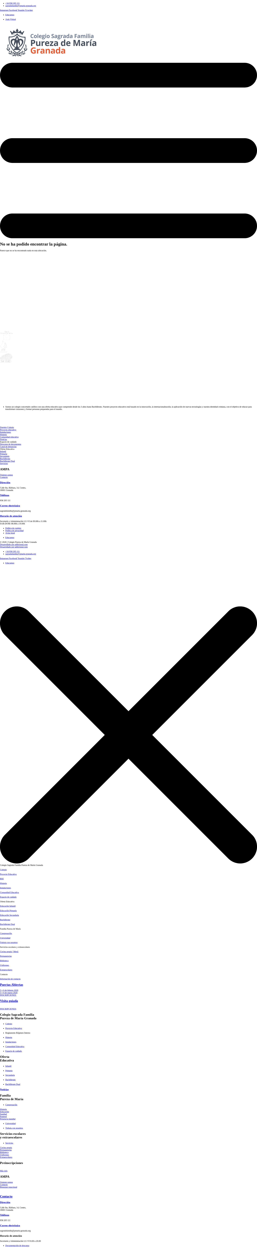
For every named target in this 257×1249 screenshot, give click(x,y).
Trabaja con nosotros (9, 942)
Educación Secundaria (9, 915)
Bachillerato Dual (7, 924)
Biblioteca (4, 961)
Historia (3, 883)
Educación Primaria (8, 911)
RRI (2, 879)
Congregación (6, 933)
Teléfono (4, 495)
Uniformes (4, 965)
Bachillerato (5, 920)
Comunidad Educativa (9, 892)
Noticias (4, 1089)
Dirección (5, 482)
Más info (3, 1171)
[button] (8, 442)
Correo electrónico (10, 505)
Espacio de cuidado (8, 897)
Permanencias (6, 956)
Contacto (6, 1196)
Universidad (5, 938)
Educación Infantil (8, 906)
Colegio (3, 870)
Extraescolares (6, 970)
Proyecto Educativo (8, 874)
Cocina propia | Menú (9, 951)
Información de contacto (10, 979)
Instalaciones (5, 888)
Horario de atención (11, 516)
